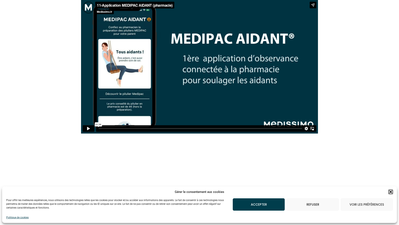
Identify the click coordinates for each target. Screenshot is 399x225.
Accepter (259, 204)
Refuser (313, 204)
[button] (391, 192)
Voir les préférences (367, 204)
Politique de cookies (17, 217)
